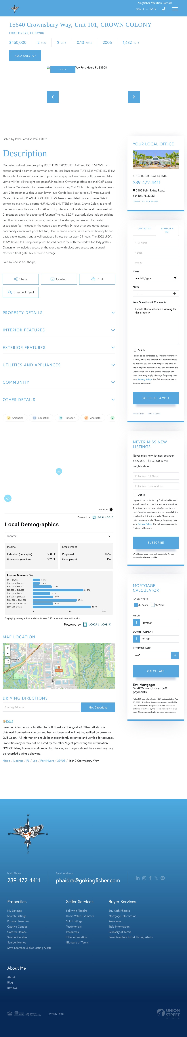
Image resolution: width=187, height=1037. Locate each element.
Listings (18, 761)
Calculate (155, 671)
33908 (61, 761)
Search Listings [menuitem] (16, 916)
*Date (136, 271)
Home (6, 761)
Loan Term (140, 599)
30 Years (143, 605)
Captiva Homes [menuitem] (16, 932)
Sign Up (140, 9)
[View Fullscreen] (7, 661)
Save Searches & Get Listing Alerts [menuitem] (29, 948)
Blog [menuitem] (10, 982)
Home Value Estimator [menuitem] (80, 916)
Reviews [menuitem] (12, 988)
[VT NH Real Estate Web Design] (168, 1014)
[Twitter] (156, 878)
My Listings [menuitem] (14, 911)
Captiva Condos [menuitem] (17, 926)
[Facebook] (150, 878)
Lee (35, 761)
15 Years (159, 605)
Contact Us (139, 201)
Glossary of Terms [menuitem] (77, 942)
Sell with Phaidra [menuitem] (76, 911)
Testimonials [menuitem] (74, 926)
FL (27, 761)
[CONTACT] (25, 55)
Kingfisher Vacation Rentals (155, 3)
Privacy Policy (145, 379)
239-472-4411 (147, 182)
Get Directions (98, 707)
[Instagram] (144, 878)
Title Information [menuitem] (76, 937)
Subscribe (156, 542)
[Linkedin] (138, 878)
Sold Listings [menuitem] (74, 921)
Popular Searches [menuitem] (18, 921)
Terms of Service (154, 414)
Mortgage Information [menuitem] (122, 916)
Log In (152, 9)
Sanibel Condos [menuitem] (17, 937)
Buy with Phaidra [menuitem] (119, 911)
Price (136, 615)
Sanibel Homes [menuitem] (16, 942)
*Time (136, 286)
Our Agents (152, 201)
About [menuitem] (11, 977)
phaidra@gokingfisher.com (88, 880)
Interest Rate (142, 648)
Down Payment (143, 631)
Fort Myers (47, 761)
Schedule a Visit (167, 230)
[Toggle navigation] (175, 9)
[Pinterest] (163, 878)
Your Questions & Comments (150, 302)
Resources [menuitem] (72, 932)
